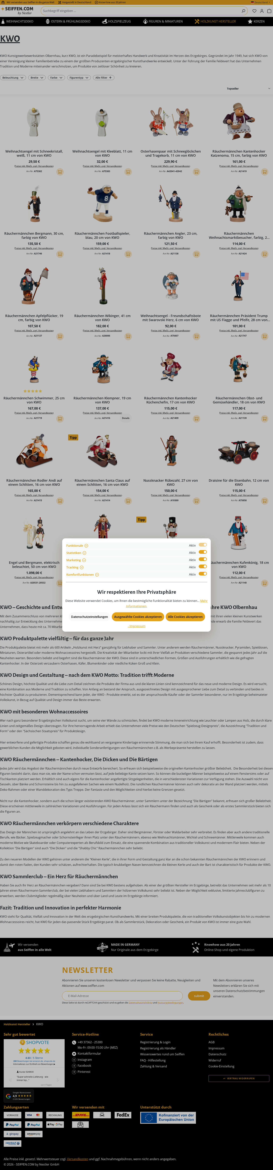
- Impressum (136, 626)
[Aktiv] (203, 545)
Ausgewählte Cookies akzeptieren (138, 617)
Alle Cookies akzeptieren (185, 617)
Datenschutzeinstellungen (89, 617)
